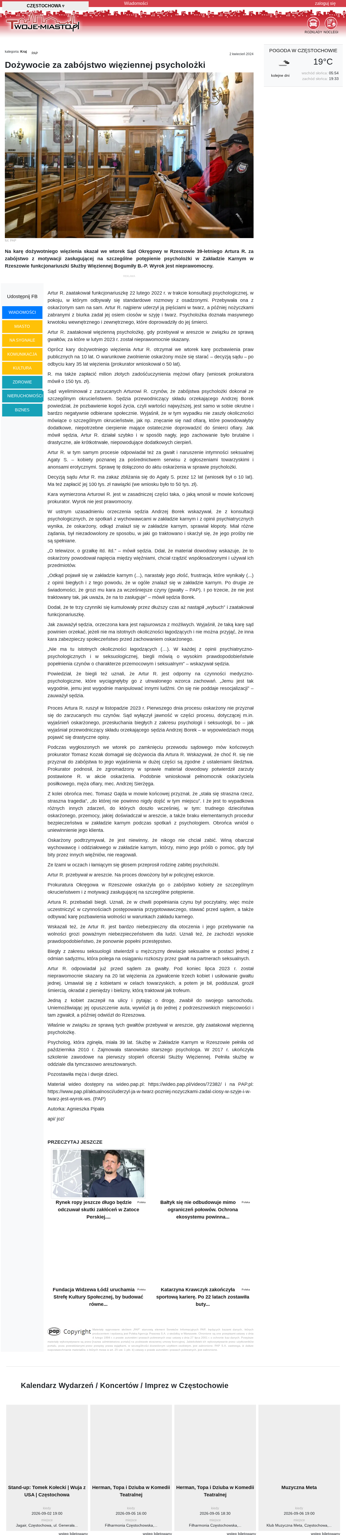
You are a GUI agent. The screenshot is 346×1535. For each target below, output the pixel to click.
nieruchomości (25, 395)
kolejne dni (280, 75)
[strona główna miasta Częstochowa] (43, 21)
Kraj (23, 52)
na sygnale (22, 340)
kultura (22, 368)
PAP (35, 53)
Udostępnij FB (22, 296)
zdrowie (22, 382)
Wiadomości (136, 3)
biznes (22, 410)
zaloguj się (325, 3)
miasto (22, 326)
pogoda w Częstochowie (303, 50)
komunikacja (22, 354)
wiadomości (22, 312)
